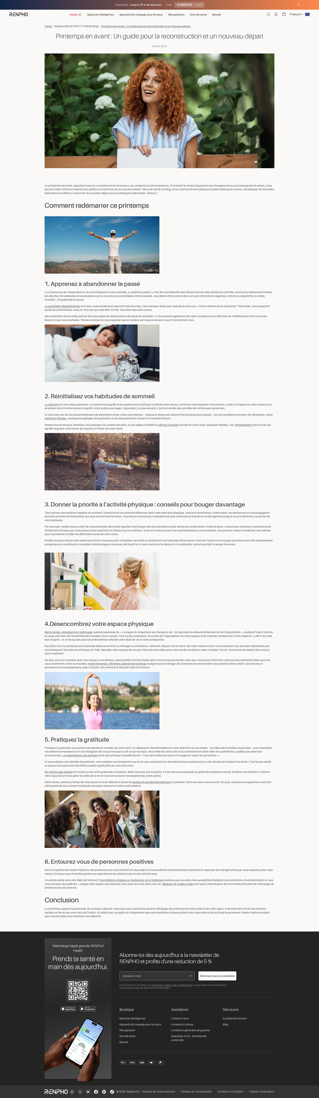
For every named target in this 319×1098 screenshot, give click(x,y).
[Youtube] (88, 1092)
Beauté (123, 1042)
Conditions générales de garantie (190, 1030)
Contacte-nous (180, 1018)
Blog (225, 1024)
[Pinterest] (104, 1092)
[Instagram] (72, 1092)
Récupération (127, 1030)
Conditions (157, 985)
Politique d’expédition (261, 1091)
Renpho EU (133, 1091)
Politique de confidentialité (178, 985)
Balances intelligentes (132, 1018)
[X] (80, 1092)
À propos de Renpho (235, 1018)
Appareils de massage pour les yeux (140, 1024)
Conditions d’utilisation (230, 1091)
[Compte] (276, 14)
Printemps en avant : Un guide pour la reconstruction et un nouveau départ (146, 26)
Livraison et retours (182, 1024)
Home (48, 26)
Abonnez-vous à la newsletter (217, 976)
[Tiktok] (112, 1092)
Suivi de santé (127, 1036)
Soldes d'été (122, 5)
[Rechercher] (268, 14)
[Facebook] (96, 1092)
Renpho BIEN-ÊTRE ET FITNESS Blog (76, 26)
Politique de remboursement (158, 1091)
